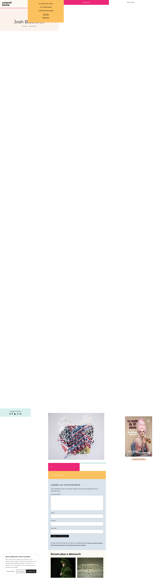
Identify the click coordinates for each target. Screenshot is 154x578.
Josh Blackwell (58, 475)
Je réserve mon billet (139, 459)
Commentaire (56, 494)
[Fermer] (37, 556)
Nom (53, 513)
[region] (20, 564)
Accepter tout (31, 571)
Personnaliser (11, 571)
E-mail (53, 520)
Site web (53, 528)
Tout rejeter (20, 571)
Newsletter (86, 2)
